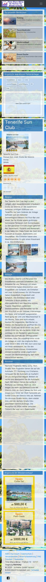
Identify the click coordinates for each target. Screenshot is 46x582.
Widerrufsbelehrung (27, 556)
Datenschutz (26, 554)
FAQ (39, 556)
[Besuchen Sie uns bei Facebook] (8, 578)
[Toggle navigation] (41, 3)
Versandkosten (11, 556)
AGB (7, 554)
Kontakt (9, 559)
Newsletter (19, 559)
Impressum (15, 554)
